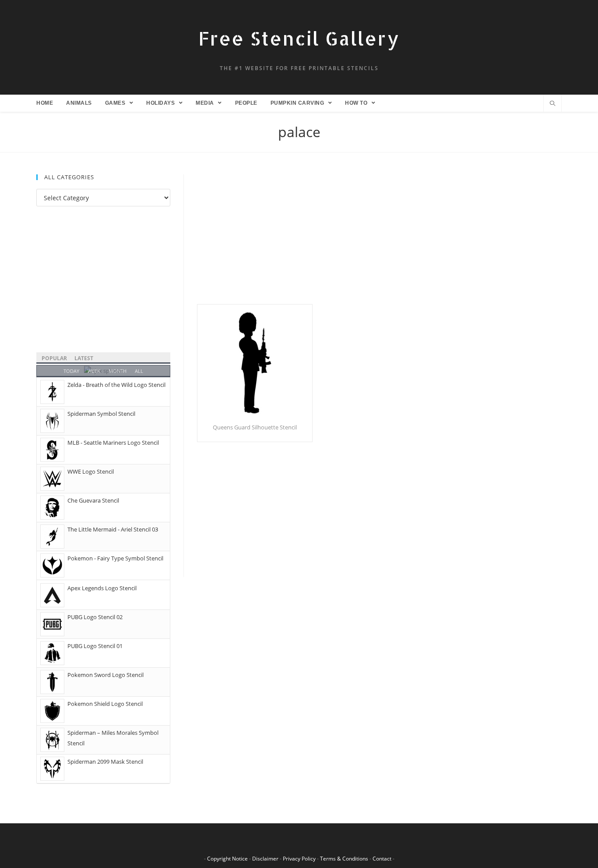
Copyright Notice (227, 858)
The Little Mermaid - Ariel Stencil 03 (112, 529)
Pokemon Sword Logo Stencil (105, 675)
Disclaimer (265, 858)
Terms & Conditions (344, 858)
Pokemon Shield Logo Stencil (105, 704)
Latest (83, 358)
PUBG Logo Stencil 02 (95, 617)
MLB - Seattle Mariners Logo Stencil (113, 442)
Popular (54, 358)
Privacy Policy (299, 858)
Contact (382, 858)
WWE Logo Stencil (90, 471)
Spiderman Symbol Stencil (101, 414)
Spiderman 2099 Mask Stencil (105, 761)
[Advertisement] (379, 239)
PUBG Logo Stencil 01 (95, 646)
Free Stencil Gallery (299, 38)
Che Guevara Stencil (93, 500)
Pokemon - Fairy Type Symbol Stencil (115, 558)
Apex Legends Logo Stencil (102, 588)
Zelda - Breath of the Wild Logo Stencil (116, 385)
